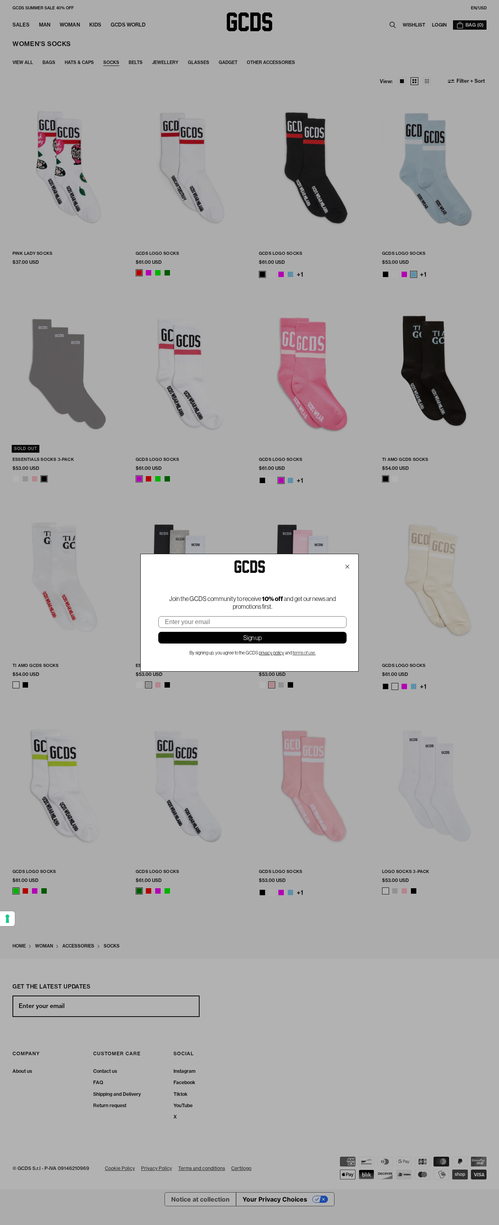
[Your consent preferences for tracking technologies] (7, 918)
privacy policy (271, 653)
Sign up (252, 637)
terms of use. (304, 653)
